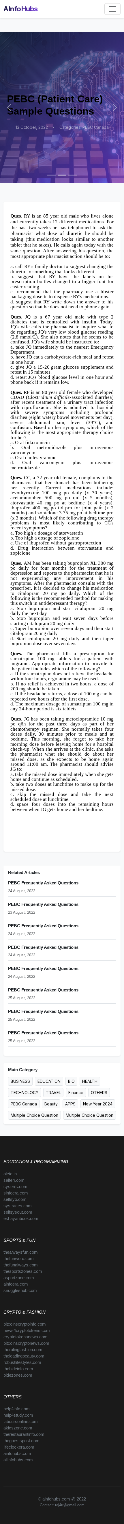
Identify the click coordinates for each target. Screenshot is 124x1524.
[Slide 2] (62, 175)
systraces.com (17, 1205)
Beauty (51, 1103)
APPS (70, 1103)
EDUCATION (49, 1081)
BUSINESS (20, 1081)
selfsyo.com (15, 1199)
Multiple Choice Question (34, 1115)
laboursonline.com (20, 1421)
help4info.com (16, 1409)
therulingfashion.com (22, 1349)
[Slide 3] (72, 175)
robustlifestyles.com (22, 1362)
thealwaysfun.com (20, 1252)
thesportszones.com (22, 1271)
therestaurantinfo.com (23, 1434)
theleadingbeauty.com (23, 1356)
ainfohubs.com (17, 1453)
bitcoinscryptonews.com (26, 1343)
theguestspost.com (21, 1440)
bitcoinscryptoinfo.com (24, 1324)
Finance (75, 1092)
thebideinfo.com (18, 1368)
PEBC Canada (24, 1103)
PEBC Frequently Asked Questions (43, 882)
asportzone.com (18, 1277)
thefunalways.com (20, 1265)
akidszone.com (17, 1428)
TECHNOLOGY (24, 1092)
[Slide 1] (51, 175)
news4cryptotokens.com (26, 1330)
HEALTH (89, 1081)
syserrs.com (15, 1186)
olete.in (10, 1174)
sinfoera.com (15, 1193)
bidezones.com (17, 1375)
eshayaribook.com (20, 1218)
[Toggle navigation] (112, 9)
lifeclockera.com (18, 1447)
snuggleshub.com (20, 1290)
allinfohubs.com (18, 1460)
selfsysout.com (17, 1212)
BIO (71, 1081)
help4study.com (18, 1415)
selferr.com (14, 1180)
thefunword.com (18, 1258)
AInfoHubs (20, 9)
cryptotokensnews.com (25, 1337)
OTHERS (99, 1092)
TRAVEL (53, 1092)
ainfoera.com (15, 1284)
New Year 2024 (97, 1103)
